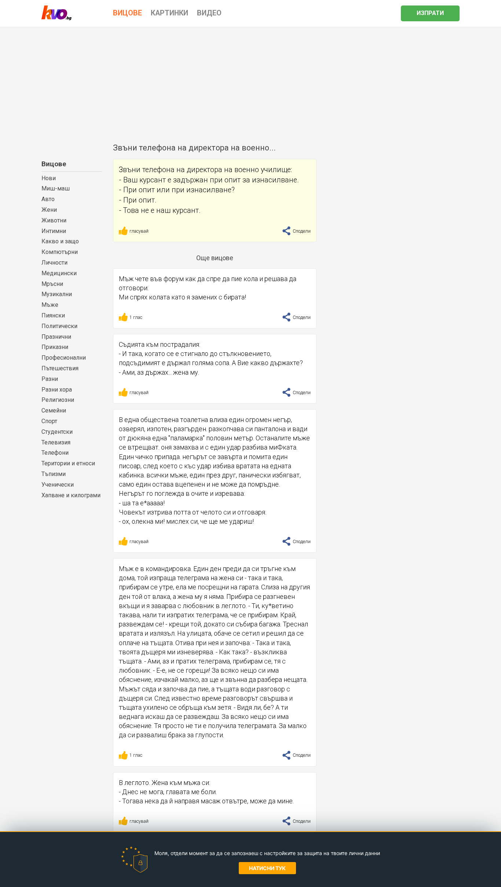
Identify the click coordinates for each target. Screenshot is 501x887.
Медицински (59, 273)
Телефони (55, 452)
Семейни (53, 410)
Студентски (57, 431)
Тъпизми (53, 473)
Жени (49, 209)
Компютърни (59, 251)
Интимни (53, 231)
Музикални (56, 294)
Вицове (53, 164)
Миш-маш (55, 188)
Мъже (49, 304)
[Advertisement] (250, 82)
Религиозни (57, 399)
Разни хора (56, 389)
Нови (48, 178)
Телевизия (55, 442)
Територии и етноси (68, 463)
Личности (54, 262)
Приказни (54, 346)
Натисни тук (267, 868)
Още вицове (214, 258)
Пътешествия (59, 368)
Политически (59, 326)
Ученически (57, 484)
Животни (53, 220)
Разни (49, 378)
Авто (48, 199)
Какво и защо (60, 241)
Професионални (63, 357)
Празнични (56, 336)
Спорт (49, 421)
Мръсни (52, 283)
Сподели (301, 231)
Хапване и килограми (70, 495)
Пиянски (53, 315)
